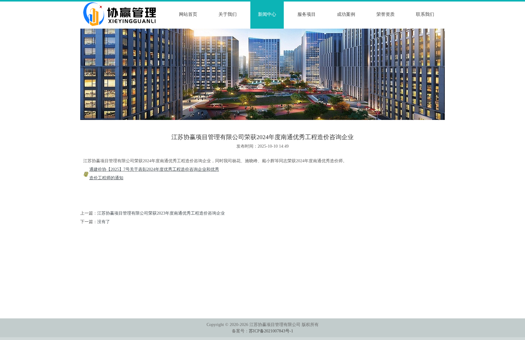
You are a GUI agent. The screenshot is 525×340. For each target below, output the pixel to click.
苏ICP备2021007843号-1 (271, 331)
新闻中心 (267, 14)
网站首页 (188, 14)
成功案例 (346, 14)
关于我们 (227, 14)
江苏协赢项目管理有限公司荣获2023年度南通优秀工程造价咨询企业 (161, 213)
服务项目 (306, 14)
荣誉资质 (385, 14)
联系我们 (425, 14)
